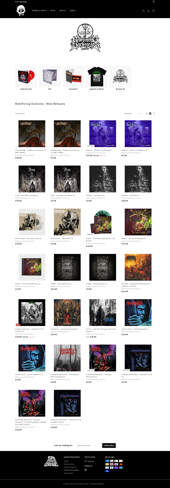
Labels (73, 11)
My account (68, 473)
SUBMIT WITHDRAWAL (71, 470)
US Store (23, 2)
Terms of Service (70, 467)
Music (53, 11)
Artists (63, 11)
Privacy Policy (69, 464)
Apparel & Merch (39, 11)
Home (66, 461)
